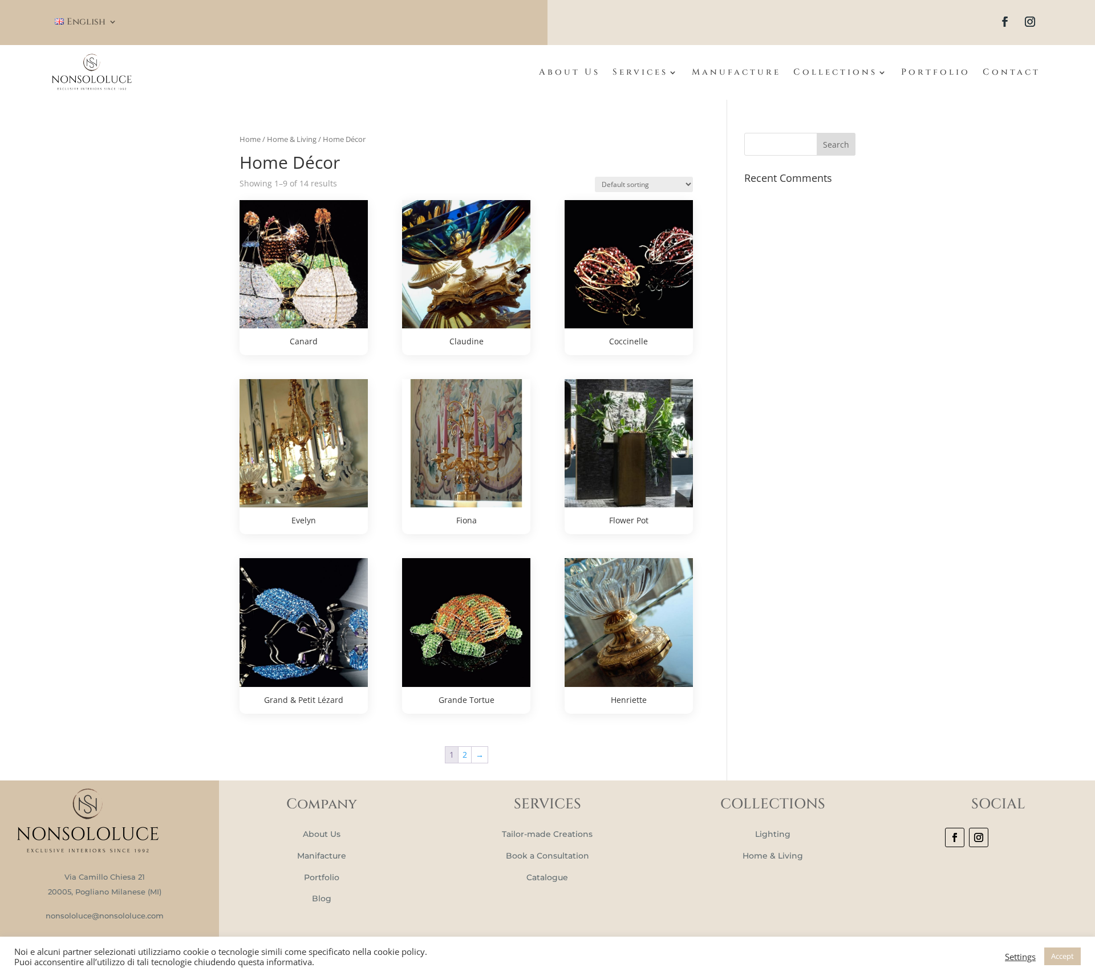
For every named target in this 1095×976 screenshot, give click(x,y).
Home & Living (292, 139)
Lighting (772, 834)
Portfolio (935, 72)
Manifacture (321, 856)
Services (640, 72)
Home (250, 139)
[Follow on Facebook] (1005, 21)
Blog (321, 898)
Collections (835, 72)
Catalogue (547, 877)
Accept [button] (1062, 956)
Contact (1011, 72)
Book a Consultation (547, 856)
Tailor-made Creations (547, 834)
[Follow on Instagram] (1030, 21)
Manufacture (736, 72)
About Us (569, 72)
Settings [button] (1020, 956)
